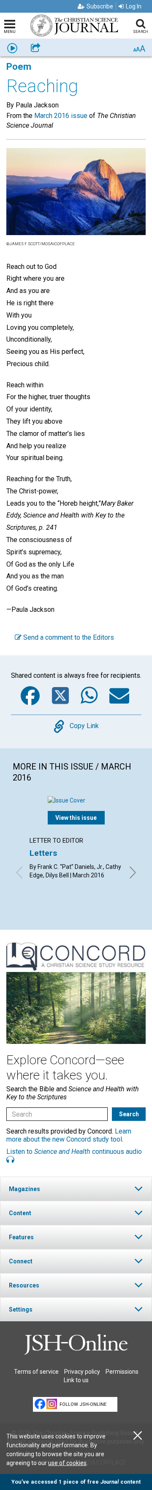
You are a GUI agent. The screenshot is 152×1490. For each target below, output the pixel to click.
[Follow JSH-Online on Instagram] (51, 1404)
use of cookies (67, 1463)
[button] (76, 1188)
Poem (18, 66)
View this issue (76, 817)
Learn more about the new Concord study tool (68, 1135)
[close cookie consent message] (138, 1435)
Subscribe (100, 6)
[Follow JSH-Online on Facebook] (40, 1404)
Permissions (122, 1371)
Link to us (76, 1380)
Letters (43, 853)
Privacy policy (82, 1371)
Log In (133, 6)
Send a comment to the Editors (68, 637)
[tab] (76, 1188)
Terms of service (36, 1371)
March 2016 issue (60, 116)
